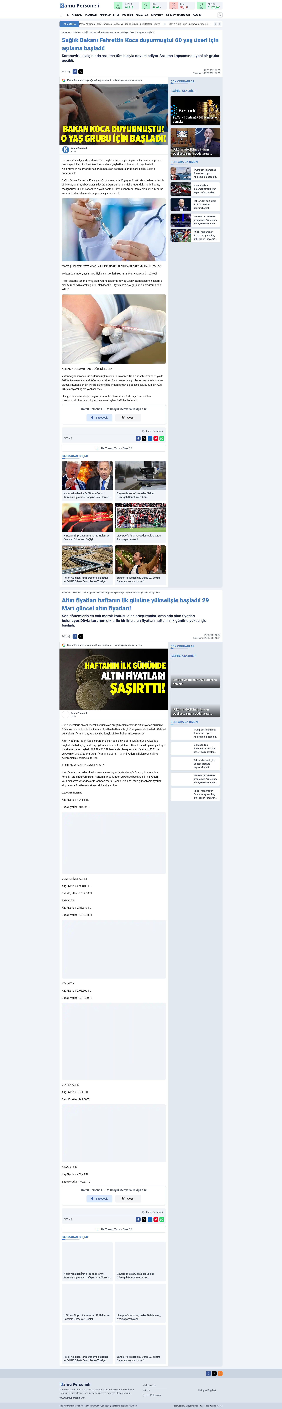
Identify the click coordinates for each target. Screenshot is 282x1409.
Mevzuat (157, 15)
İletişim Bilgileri (207, 1390)
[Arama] (220, 14)
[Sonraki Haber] (219, 24)
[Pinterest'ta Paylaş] (155, 438)
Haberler (66, 32)
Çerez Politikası (152, 1395)
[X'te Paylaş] (80, 71)
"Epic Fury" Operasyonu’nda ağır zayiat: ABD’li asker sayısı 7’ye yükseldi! (122, 24)
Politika (127, 15)
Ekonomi (90, 15)
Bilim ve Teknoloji (178, 15)
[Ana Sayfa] (68, 15)
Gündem (77, 15)
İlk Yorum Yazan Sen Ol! (116, 448)
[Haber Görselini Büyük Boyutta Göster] (113, 114)
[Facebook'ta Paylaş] (75, 71)
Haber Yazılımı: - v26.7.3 (198, 1406)
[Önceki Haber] (215, 24)
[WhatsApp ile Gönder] (161, 438)
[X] (214, 1373)
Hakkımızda (150, 1385)
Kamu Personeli (79, 150)
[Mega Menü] (61, 15)
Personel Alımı (109, 15)
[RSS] (220, 1373)
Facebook (102, 417)
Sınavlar (142, 15)
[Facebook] (208, 1373)
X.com (130, 417)
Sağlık (197, 15)
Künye (146, 1390)
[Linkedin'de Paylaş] (150, 438)
